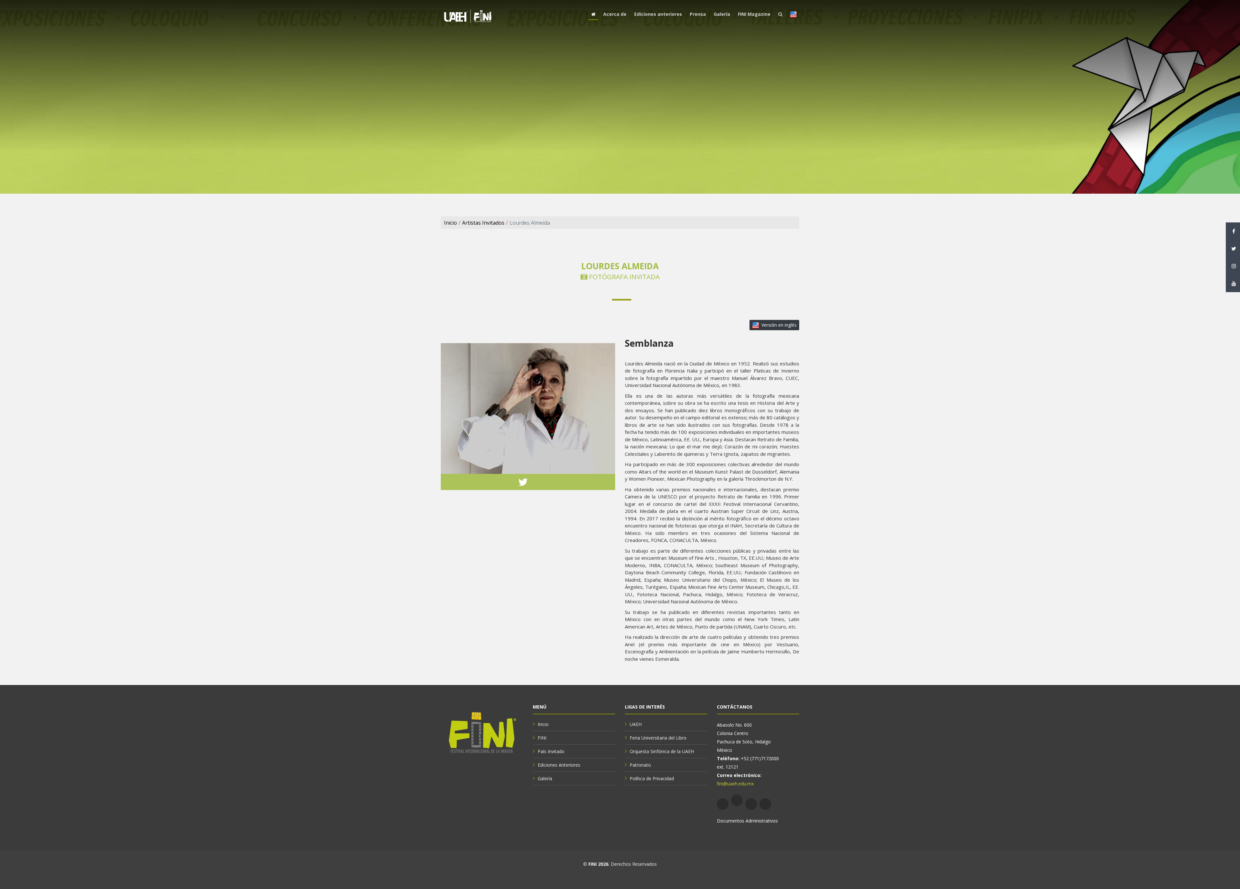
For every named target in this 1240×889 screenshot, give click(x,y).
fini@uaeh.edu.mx (735, 784)
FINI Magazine (754, 14)
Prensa (698, 14)
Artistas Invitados (483, 222)
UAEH (636, 724)
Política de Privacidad (652, 778)
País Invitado (551, 751)
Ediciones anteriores (658, 14)
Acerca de (614, 14)
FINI (542, 738)
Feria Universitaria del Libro (658, 738)
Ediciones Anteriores (559, 765)
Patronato (640, 765)
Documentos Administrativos (747, 821)
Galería (722, 14)
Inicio (450, 222)
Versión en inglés (779, 325)
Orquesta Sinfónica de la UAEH (662, 751)
